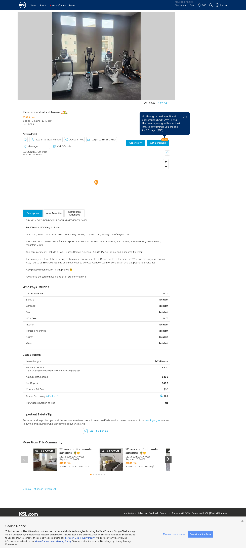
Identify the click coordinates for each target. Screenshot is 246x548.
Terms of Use (72, 537)
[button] (161, 396)
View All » (163, 102)
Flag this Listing (98, 431)
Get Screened (158, 142)
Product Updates (218, 513)
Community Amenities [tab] (74, 213)
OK (242, 521)
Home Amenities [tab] (53, 213)
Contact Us (165, 513)
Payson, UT (29, 154)
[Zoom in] (165, 161)
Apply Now (135, 142)
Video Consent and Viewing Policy (53, 541)
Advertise (142, 513)
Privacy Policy (87, 537)
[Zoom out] (165, 166)
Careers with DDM (181, 513)
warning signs (152, 420)
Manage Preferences (174, 533)
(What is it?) (52, 396)
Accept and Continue (201, 533)
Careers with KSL (200, 513)
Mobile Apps (130, 513)
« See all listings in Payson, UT (39, 489)
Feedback (153, 513)
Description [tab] (32, 213)
